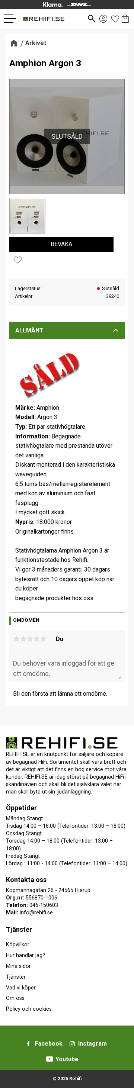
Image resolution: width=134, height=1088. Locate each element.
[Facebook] (28, 1043)
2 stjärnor (23, 638)
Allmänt (29, 330)
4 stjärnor (36, 638)
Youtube (67, 1059)
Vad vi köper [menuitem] (21, 988)
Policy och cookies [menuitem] (29, 1009)
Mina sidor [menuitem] (18, 966)
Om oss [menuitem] (15, 998)
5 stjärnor (43, 638)
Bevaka (61, 244)
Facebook (49, 1043)
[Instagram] (72, 1043)
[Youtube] (49, 1059)
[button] (13, 19)
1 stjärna (16, 638)
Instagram (92, 1043)
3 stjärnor (29, 638)
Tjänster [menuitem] (19, 929)
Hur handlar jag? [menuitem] (25, 955)
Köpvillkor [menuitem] (17, 944)
